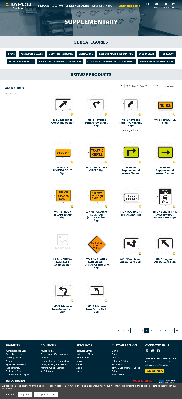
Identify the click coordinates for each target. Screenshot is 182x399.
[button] (148, 5)
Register (116, 354)
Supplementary (13, 367)
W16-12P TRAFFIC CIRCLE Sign (96, 169)
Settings (10, 394)
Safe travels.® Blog (85, 354)
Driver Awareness (14, 354)
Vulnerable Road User (16, 350)
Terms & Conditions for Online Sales (126, 369)
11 (172, 330)
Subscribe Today (155, 371)
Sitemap (80, 371)
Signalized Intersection (16, 364)
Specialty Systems (14, 357)
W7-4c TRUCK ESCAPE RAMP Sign (62, 214)
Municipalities (47, 350)
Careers (79, 364)
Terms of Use (118, 374)
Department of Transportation (55, 354)
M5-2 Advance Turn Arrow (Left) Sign (97, 308)
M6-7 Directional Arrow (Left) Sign (131, 260)
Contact (115, 357)
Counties (45, 357)
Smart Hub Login (129, 5)
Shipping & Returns (121, 361)
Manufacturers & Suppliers (18, 374)
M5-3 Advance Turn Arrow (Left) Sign (63, 308)
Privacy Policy (118, 364)
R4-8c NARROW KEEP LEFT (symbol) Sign (62, 261)
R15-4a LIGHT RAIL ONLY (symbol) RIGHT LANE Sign (165, 214)
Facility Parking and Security (54, 364)
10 (166, 330)
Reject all (25, 394)
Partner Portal (83, 357)
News (79, 361)
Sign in (115, 350)
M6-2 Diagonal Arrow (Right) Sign (62, 121)
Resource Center (84, 350)
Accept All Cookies (46, 394)
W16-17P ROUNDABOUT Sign (62, 170)
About (79, 367)
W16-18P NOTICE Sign (165, 121)
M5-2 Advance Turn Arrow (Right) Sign (131, 122)
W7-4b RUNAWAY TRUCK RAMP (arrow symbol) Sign (97, 216)
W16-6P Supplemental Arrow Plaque (131, 170)
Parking (9, 361)
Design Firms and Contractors (55, 361)
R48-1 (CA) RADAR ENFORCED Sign (130, 213)
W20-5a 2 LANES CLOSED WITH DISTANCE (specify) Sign (97, 263)
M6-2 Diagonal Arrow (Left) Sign (165, 260)
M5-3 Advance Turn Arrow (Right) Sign (96, 122)
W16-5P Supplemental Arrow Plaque (165, 170)
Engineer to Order (14, 371)
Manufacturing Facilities (52, 367)
